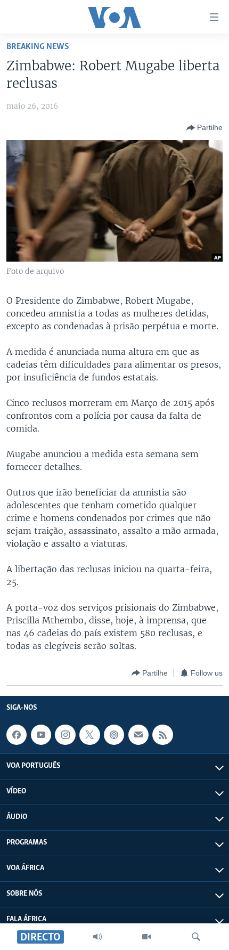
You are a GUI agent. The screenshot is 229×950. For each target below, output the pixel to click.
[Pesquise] (196, 936)
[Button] (204, 127)
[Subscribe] (138, 735)
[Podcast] (114, 735)
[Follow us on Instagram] (65, 735)
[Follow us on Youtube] (41, 735)
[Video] (146, 936)
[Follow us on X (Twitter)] (89, 735)
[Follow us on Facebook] (16, 735)
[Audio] (97, 936)
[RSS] (162, 735)
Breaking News (37, 46)
